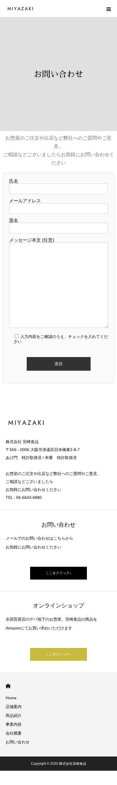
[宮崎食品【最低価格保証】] (20, 8)
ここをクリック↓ (58, 573)
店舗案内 (14, 706)
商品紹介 (14, 715)
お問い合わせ (18, 742)
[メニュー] (108, 8)
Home (11, 698)
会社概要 (14, 733)
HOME (8, 686)
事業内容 (14, 724)
